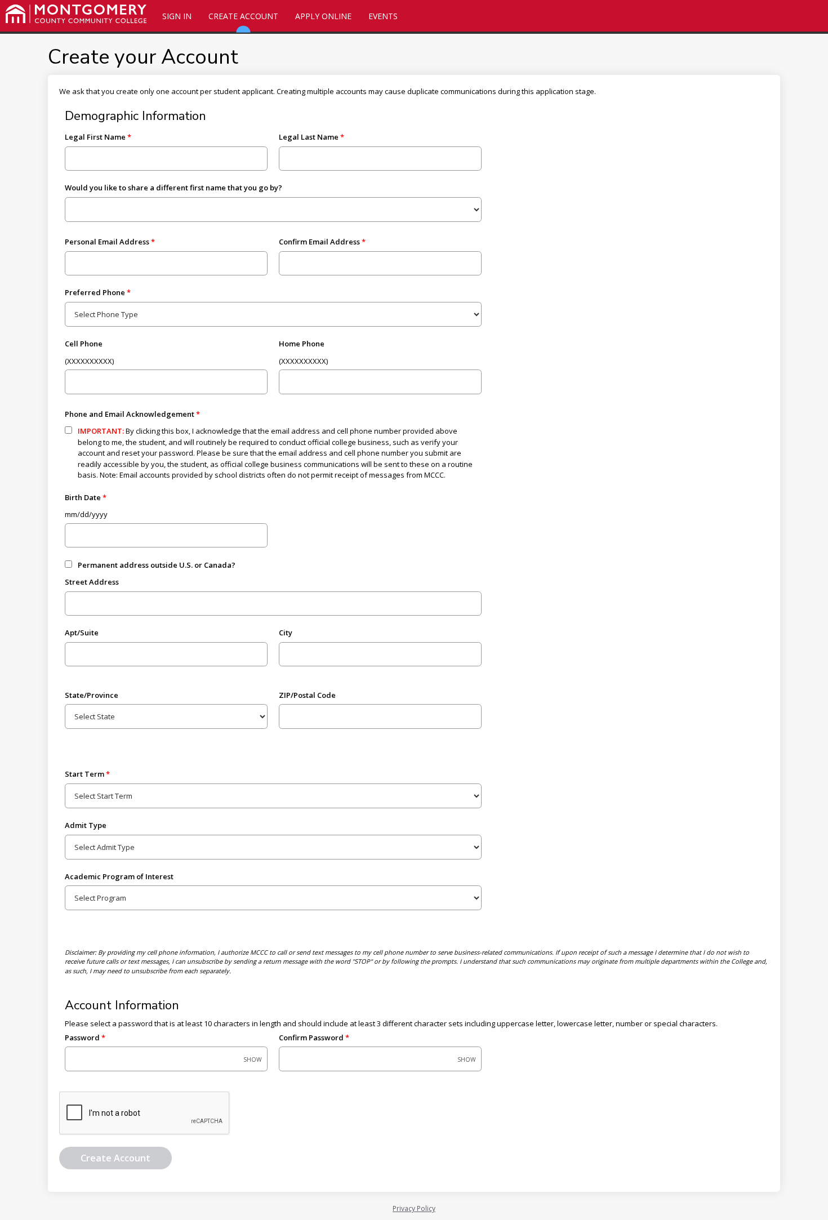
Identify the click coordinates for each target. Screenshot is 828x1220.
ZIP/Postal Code (307, 695)
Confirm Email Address (319, 242)
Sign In (177, 16)
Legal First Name (95, 137)
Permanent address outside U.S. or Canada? (156, 565)
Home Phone (301, 344)
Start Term (84, 774)
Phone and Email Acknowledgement (129, 414)
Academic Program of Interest (119, 876)
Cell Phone (84, 344)
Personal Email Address (107, 242)
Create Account (243, 16)
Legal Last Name (309, 137)
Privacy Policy (414, 1208)
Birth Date (83, 497)
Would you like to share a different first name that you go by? (173, 187)
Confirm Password (311, 1037)
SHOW (252, 1060)
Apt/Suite (82, 632)
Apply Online (323, 16)
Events (383, 16)
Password (82, 1037)
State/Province (91, 695)
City (285, 632)
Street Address (92, 582)
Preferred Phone (95, 292)
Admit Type (85, 825)
